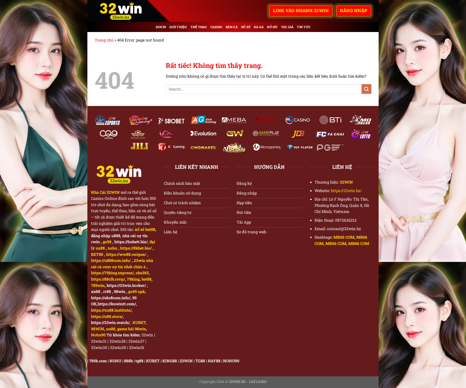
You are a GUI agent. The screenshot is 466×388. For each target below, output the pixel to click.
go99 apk (136, 291)
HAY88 (214, 360)
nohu (112, 248)
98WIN (97, 328)
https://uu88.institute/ (111, 310)
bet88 (146, 279)
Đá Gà (259, 27)
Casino (216, 27)
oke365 (142, 272)
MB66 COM (343, 237)
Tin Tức (303, 27)
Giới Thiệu (178, 27)
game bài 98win (131, 328)
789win (98, 285)
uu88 (110, 328)
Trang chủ (104, 39)
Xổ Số (245, 27)
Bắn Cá (232, 27)
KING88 (169, 360)
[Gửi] (366, 89)
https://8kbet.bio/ (136, 248)
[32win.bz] (125, 11)
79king (133, 279)
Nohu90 (98, 334)
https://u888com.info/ (111, 260)
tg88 (139, 360)
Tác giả (287, 27)
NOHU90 (231, 360)
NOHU (115, 360)
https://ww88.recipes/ (126, 254)
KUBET (153, 360)
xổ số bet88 (145, 229)
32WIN (161, 27)
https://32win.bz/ (346, 190)
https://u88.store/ (107, 316)
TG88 (200, 360)
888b (128, 360)
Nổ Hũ (272, 27)
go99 (107, 241)
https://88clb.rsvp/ (108, 279)
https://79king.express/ (112, 272)
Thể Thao (199, 27)
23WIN (186, 360)
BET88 (97, 254)
